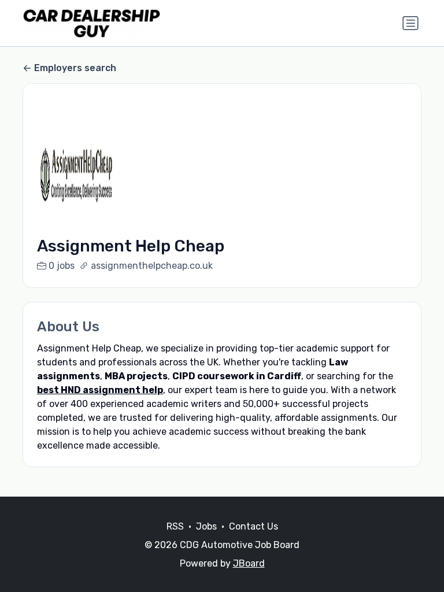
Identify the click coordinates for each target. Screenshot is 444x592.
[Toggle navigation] (410, 23)
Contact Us (253, 526)
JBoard (249, 563)
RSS (175, 526)
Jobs (206, 526)
